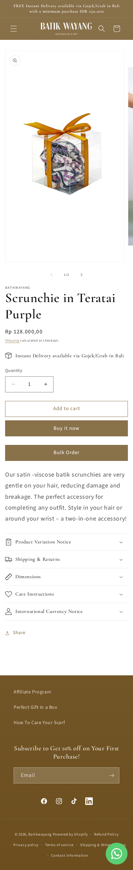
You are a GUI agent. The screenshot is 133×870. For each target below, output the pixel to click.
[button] (13, 28)
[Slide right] (81, 274)
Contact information (69, 855)
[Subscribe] (111, 775)
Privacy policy (26, 844)
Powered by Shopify (70, 834)
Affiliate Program (32, 692)
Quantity (13, 371)
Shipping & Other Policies (103, 844)
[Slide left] (51, 274)
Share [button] (19, 632)
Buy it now (66, 428)
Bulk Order (66, 452)
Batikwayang (40, 834)
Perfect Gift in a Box (35, 707)
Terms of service (59, 844)
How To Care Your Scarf (39, 722)
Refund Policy (106, 834)
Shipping (12, 340)
